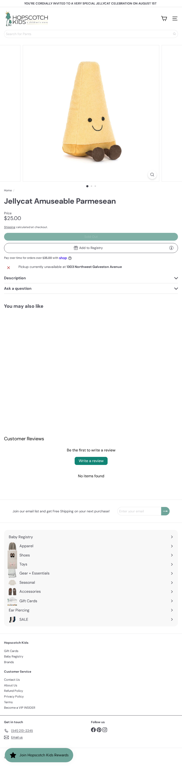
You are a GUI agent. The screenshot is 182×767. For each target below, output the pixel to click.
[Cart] (164, 18)
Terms (8, 702)
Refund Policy (13, 691)
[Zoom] (152, 174)
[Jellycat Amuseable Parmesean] (33, 350)
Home (8, 190)
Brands (9, 662)
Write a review (91, 460)
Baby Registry (13, 656)
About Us (10, 685)
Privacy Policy (14, 696)
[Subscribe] (165, 511)
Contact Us (12, 680)
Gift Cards (11, 651)
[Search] (174, 34)
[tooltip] (171, 247)
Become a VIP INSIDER (19, 708)
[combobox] (91, 34)
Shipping (9, 227)
